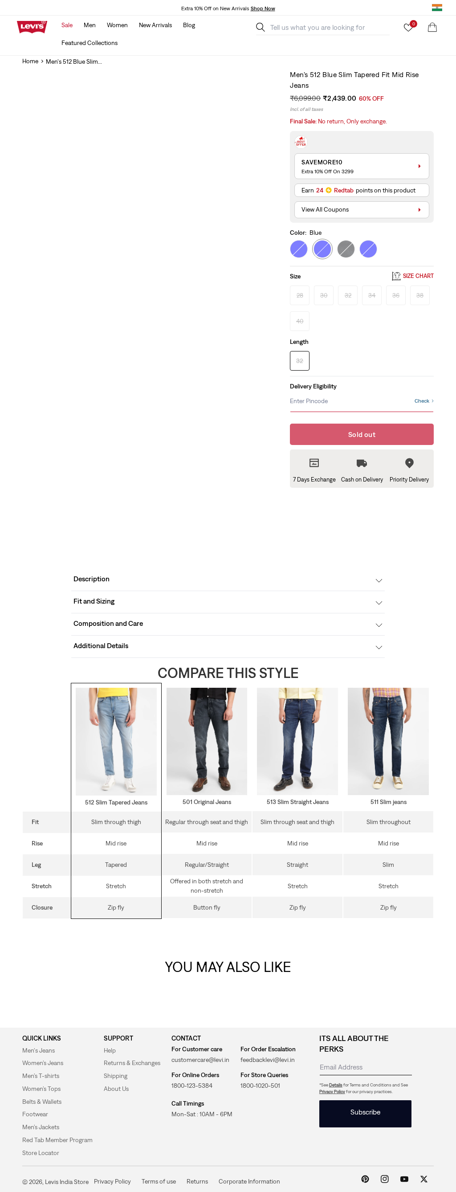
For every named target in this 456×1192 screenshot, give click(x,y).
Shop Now (263, 8)
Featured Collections (89, 42)
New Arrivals (155, 25)
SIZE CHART (418, 276)
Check (422, 401)
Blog (189, 25)
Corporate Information (249, 1181)
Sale (67, 25)
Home (30, 61)
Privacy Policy (332, 1091)
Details (335, 1084)
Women (117, 25)
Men (90, 25)
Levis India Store (67, 1181)
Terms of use (159, 1181)
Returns (197, 1181)
